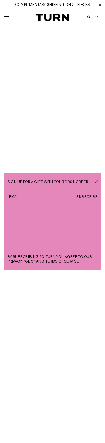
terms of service (62, 261)
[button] (6, 16)
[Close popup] (96, 181)
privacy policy (22, 261)
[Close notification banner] (100, 5)
